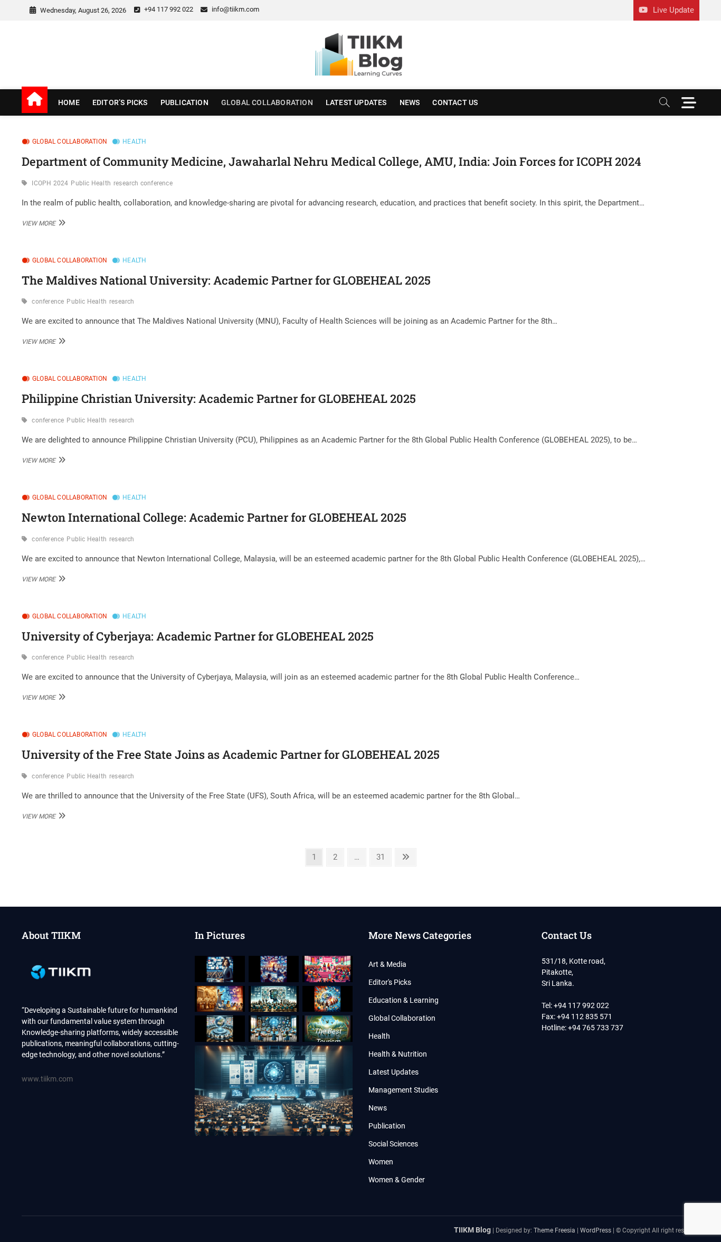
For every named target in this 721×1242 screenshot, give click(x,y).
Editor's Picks (389, 982)
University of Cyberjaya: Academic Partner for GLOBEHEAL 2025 (198, 636)
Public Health (91, 183)
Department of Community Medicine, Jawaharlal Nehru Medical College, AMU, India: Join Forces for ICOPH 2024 (331, 161)
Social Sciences (393, 1144)
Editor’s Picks (120, 102)
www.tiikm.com (47, 1079)
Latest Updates (356, 102)
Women (380, 1162)
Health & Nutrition (397, 1054)
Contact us (455, 102)
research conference (143, 183)
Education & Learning (403, 1000)
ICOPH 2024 (50, 183)
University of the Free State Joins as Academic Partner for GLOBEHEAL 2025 (231, 754)
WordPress (595, 1230)
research (122, 301)
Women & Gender (396, 1179)
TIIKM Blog (472, 1230)
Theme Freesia (554, 1230)
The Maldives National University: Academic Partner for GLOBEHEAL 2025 (226, 280)
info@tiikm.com (234, 9)
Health (134, 141)
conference (48, 301)
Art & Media (387, 964)
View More (42, 223)
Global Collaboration (267, 102)
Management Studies (403, 1090)
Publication (184, 102)
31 (383, 857)
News (410, 102)
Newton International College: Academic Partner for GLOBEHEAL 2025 (214, 517)
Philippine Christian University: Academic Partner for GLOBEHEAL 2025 (219, 398)
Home (69, 102)
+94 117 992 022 (168, 9)
